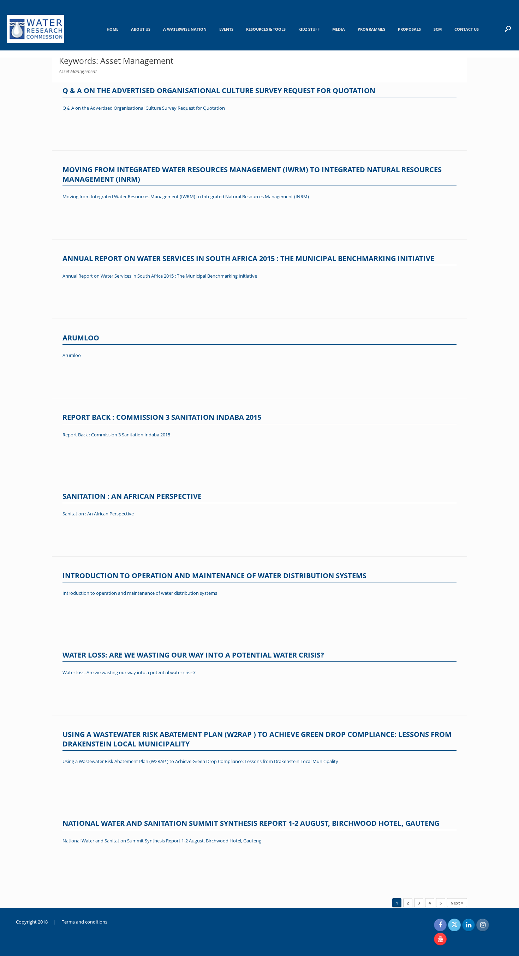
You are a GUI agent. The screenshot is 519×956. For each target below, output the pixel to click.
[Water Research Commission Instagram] (482, 925)
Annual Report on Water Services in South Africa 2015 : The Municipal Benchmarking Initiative (248, 258)
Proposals (409, 29)
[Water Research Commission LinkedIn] (468, 925)
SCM (438, 29)
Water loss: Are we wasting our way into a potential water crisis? (193, 655)
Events (226, 29)
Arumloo (80, 338)
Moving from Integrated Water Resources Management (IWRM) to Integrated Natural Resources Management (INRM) (185, 196)
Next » (457, 903)
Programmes (371, 29)
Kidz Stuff (309, 29)
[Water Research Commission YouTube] (440, 939)
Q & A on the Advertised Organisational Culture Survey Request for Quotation (218, 90)
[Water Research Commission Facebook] (440, 925)
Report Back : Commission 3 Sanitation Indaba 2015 (161, 417)
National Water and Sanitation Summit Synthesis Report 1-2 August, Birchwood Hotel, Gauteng (250, 823)
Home (112, 29)
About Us (140, 29)
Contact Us (466, 29)
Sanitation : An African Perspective (132, 496)
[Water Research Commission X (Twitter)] (454, 925)
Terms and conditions (84, 922)
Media (338, 29)
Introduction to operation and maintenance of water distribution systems (214, 575)
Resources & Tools (266, 29)
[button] (507, 28)
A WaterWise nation (185, 29)
